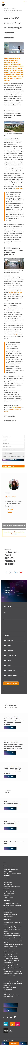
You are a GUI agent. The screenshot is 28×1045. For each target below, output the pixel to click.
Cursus (13, 751)
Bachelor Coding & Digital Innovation (13, 936)
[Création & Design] (14, 626)
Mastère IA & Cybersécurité (10, 949)
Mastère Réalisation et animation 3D (13, 984)
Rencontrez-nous (8, 923)
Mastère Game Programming (11, 974)
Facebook (10, 520)
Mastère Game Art (8, 973)
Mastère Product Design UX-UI (11, 971)
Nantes (19, 994)
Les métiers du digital (9, 878)
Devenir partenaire (8, 882)
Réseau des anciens (8, 908)
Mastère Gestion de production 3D (12, 982)
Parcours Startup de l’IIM (15, 298)
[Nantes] (14, 638)
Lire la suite (10, 738)
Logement (6, 919)
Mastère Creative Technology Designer (13, 955)
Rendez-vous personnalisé (10, 925)
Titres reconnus (7, 899)
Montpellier (7, 996)
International (7, 876)
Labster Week (19, 188)
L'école (13, 8)
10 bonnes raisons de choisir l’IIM (12, 897)
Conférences (14, 776)
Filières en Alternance (9, 904)
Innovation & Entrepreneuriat (11, 880)
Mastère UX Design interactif (11, 969)
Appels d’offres (7, 906)
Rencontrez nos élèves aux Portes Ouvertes (14, 543)
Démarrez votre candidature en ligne (14, 536)
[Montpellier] (14, 636)
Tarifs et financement (9, 927)
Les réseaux (7, 891)
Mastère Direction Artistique (11, 967)
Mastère (18, 751)
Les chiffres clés (8, 895)
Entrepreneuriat (8, 10)
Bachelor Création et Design (11, 963)
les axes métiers (17, 416)
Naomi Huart (10, 506)
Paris (15, 994)
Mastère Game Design (9, 976)
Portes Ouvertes (8, 921)
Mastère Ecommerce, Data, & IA (12, 946)
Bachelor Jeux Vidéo (9, 965)
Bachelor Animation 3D (9, 962)
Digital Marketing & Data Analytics (12, 944)
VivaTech (9, 314)
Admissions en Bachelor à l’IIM (11, 914)
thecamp (6, 139)
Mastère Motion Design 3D (10, 986)
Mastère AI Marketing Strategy (11, 938)
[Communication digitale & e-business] (14, 630)
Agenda (5, 889)
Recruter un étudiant (9, 902)
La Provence (17, 340)
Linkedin (10, 523)
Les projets (6, 900)
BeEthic (6, 83)
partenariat (14, 727)
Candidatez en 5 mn (8, 475)
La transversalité (8, 893)
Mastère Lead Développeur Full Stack (13, 947)
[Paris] (14, 634)
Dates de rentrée (8, 887)
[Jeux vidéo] (14, 628)
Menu (25, 2)
